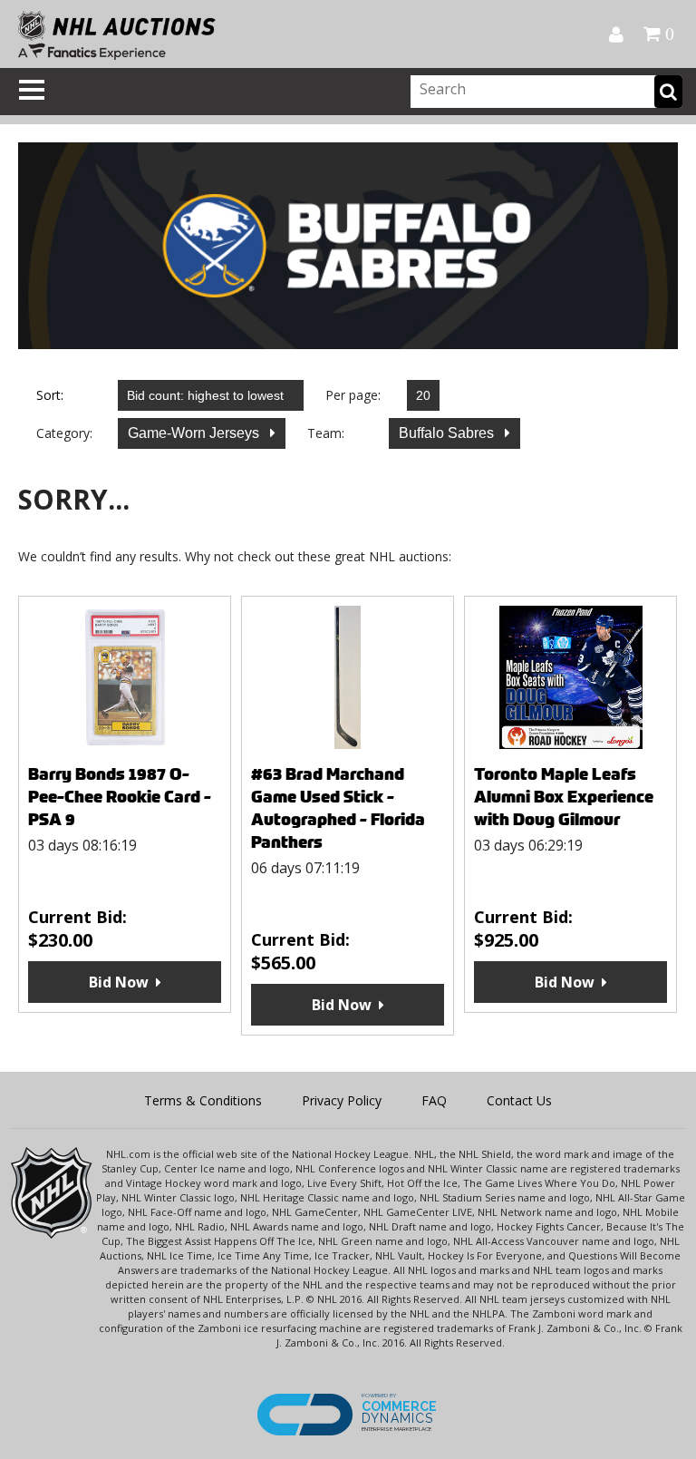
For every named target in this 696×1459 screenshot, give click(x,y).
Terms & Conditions (203, 1100)
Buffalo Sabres (448, 433)
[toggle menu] (32, 89)
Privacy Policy (342, 1100)
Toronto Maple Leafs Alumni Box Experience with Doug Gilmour (563, 797)
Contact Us (519, 1100)
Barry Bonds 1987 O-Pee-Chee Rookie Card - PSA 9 (119, 797)
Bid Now (119, 982)
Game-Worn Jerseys (195, 433)
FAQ (434, 1100)
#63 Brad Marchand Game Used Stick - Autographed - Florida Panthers (338, 808)
